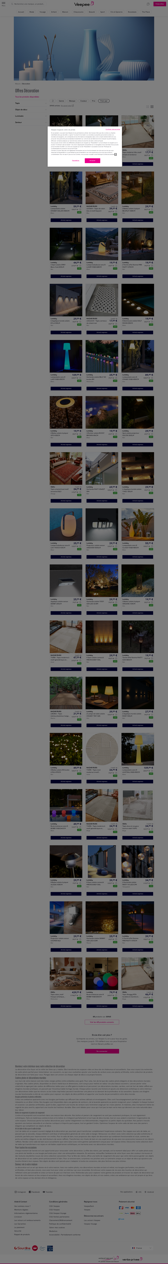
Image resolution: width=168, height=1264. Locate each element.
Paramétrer (75, 160)
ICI (115, 154)
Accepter (93, 160)
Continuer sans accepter (113, 129)
